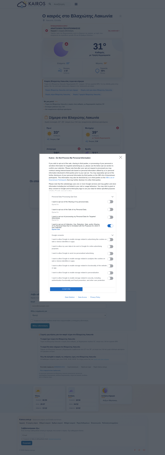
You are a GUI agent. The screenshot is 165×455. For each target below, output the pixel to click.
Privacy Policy (95, 297)
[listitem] (82, 197)
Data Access (82, 297)
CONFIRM (66, 289)
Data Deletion (70, 297)
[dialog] (82, 227)
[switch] (110, 201)
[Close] (121, 158)
